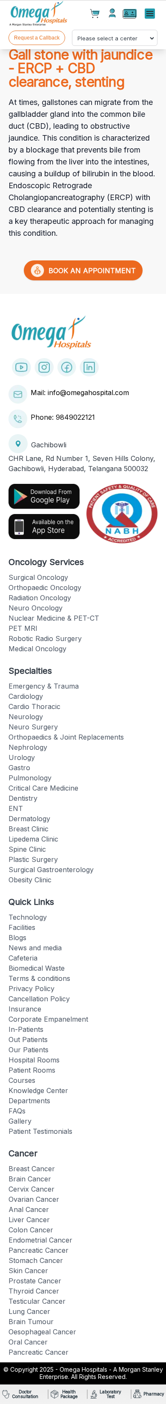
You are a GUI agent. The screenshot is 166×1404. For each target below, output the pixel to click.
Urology (22, 757)
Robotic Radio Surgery (45, 638)
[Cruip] (39, 14)
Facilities (22, 927)
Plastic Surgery (33, 859)
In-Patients (26, 1029)
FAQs (17, 1111)
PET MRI (23, 628)
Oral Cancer (28, 1342)
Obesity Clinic (30, 880)
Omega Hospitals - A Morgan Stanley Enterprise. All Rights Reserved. (101, 1373)
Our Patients (29, 1049)
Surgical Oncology (38, 577)
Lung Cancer (29, 1311)
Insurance (25, 1009)
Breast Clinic (29, 829)
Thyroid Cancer (34, 1291)
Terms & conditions (39, 978)
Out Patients (28, 1039)
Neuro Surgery (33, 727)
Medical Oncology (37, 648)
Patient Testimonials (40, 1131)
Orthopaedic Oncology (45, 587)
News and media (35, 948)
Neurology (26, 716)
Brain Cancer (30, 1179)
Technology (28, 917)
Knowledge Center (38, 1090)
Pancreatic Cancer (39, 1250)
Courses (22, 1080)
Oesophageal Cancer (42, 1332)
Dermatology (29, 818)
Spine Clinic (27, 849)
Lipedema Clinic (33, 839)
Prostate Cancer (35, 1281)
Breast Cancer (32, 1168)
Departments (29, 1100)
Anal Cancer (29, 1209)
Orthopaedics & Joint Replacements (66, 737)
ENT (16, 808)
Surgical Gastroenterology (51, 869)
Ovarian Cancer (34, 1199)
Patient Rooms (32, 1070)
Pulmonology (30, 778)
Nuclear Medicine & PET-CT (54, 618)
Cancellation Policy (39, 998)
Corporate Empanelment (48, 1019)
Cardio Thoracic (34, 706)
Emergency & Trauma (44, 686)
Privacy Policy (31, 988)
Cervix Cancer (31, 1189)
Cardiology (26, 696)
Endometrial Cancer (40, 1240)
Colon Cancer (31, 1230)
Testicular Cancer (37, 1301)
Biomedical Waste (37, 968)
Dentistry (23, 798)
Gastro (19, 767)
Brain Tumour (31, 1321)
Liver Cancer (29, 1219)
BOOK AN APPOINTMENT (90, 270)
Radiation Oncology (40, 597)
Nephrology (28, 747)
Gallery (20, 1121)
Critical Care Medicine (43, 788)
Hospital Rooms (34, 1060)
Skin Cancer (28, 1270)
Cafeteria (23, 958)
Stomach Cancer (36, 1260)
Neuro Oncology (36, 608)
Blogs (17, 937)
